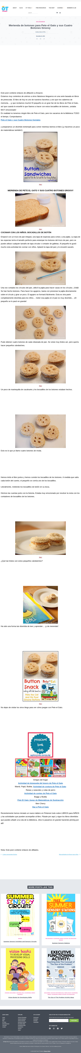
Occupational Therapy (30, 992)
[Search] (37, 13)
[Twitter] (61, 1028)
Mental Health (68, 992)
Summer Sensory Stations (61, 943)
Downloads (36, 1022)
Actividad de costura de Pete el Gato (49, 786)
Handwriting (20, 1026)
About (15, 7)
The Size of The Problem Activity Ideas (61, 997)
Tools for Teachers (22, 1019)
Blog (21, 7)
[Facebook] (50, 1028)
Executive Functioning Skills (57, 992)
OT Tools (28, 7)
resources (20, 994)
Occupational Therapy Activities (60, 938)
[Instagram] (54, 1028)
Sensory (20, 938)
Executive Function (22, 1022)
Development (13, 992)
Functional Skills (20, 992)
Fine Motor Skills (21, 1023)
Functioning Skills (22, 1025)
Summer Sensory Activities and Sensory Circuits (20, 941)
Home (3, 1017)
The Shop (51, 7)
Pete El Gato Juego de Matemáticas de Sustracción (40, 800)
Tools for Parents (21, 1020)
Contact (4, 1026)
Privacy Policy (47, 1051)
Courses (60, 7)
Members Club (71, 7)
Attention (7, 992)
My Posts (35, 1020)
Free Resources (41, 7)
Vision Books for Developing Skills (20, 997)
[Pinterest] (58, 1028)
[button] (37, 39)
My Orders (36, 1019)
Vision (19, 1030)
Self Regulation (72, 938)
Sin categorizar (40, 21)
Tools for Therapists (22, 1017)
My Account (36, 1017)
